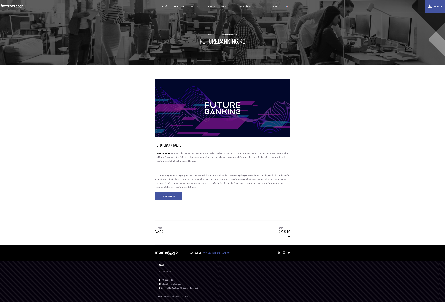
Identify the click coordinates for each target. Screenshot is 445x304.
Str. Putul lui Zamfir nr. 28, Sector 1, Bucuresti (179, 288)
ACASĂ (164, 6)
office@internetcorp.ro (216, 252)
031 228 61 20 (167, 280)
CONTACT (274, 6)
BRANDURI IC (227, 6)
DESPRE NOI (179, 6)
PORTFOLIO (195, 6)
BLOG (261, 6)
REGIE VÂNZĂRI (246, 6)
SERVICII (211, 6)
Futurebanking (168, 196)
